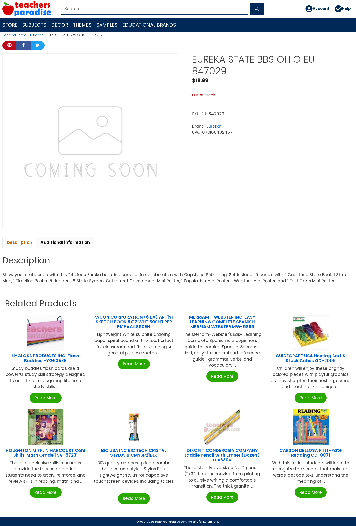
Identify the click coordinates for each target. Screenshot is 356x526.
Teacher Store (14, 35)
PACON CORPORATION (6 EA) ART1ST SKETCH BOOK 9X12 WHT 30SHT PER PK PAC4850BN (133, 322)
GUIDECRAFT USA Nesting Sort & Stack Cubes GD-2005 (311, 358)
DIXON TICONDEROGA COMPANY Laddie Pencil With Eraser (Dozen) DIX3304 (222, 455)
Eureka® (36, 35)
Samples (106, 25)
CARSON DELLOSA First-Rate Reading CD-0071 (310, 452)
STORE (9, 25)
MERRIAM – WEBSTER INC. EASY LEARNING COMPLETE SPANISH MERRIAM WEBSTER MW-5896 (222, 322)
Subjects (34, 25)
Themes (82, 25)
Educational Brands (149, 25)
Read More (45, 398)
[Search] (257, 9)
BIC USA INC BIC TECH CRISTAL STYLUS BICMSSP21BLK (133, 452)
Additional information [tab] (65, 242)
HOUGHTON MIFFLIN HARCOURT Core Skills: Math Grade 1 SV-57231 (45, 452)
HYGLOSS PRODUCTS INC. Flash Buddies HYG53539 (45, 358)
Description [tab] (19, 242)
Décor (59, 25)
